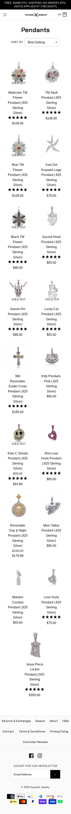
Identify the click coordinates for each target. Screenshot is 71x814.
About (54, 721)
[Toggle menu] (5, 14)
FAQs (66, 721)
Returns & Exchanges (16, 721)
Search (40, 721)
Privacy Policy (59, 731)
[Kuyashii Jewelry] (35, 14)
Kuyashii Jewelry (39, 787)
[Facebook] (31, 755)
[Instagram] (39, 755)
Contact (8, 731)
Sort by (17, 42)
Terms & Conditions (32, 731)
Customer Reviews (35, 742)
